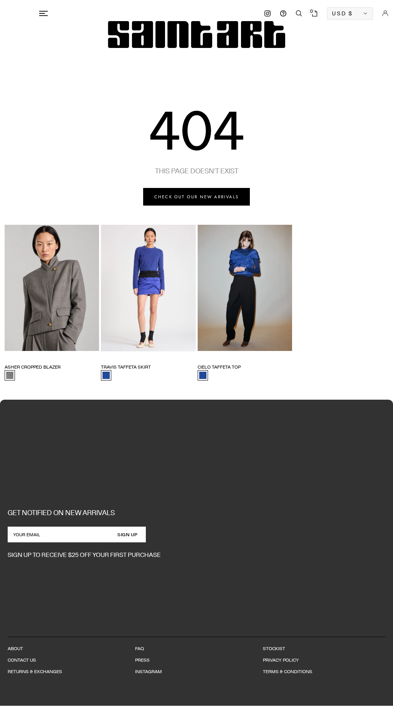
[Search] (299, 13)
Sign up (127, 534)
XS (8, 353)
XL (53, 353)
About (15, 648)
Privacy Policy (281, 660)
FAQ (139, 648)
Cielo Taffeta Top (219, 367)
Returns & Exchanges (35, 671)
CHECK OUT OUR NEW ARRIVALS (196, 197)
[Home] (196, 34)
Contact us (22, 660)
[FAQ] (283, 13)
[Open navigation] (45, 13)
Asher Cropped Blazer (33, 367)
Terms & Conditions (287, 671)
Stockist (274, 648)
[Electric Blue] (106, 375)
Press (142, 660)
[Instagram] (267, 13)
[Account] (385, 13)
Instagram (148, 671)
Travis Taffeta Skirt (126, 367)
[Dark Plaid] (10, 375)
